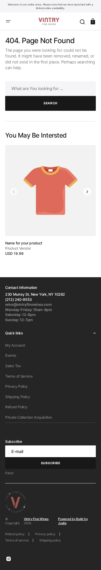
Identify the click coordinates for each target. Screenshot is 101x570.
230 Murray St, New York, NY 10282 (35, 294)
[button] (8, 21)
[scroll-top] (90, 559)
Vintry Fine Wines (36, 519)
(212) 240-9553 (18, 299)
